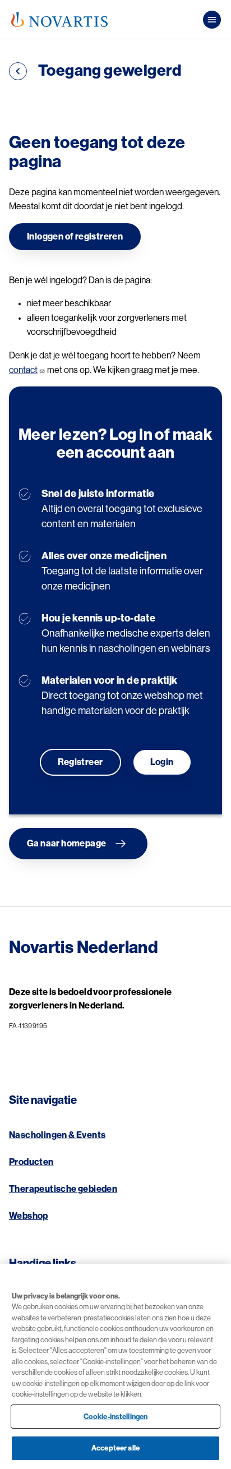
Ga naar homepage (66, 843)
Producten (31, 1162)
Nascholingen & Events (57, 1135)
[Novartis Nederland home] (59, 19)
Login (162, 762)
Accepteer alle (115, 1448)
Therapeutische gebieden (63, 1189)
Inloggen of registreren (75, 236)
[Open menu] (212, 20)
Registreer (80, 762)
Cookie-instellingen (115, 1416)
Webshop (28, 1216)
